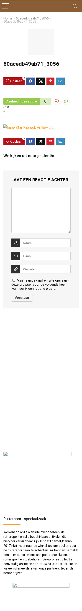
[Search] (74, 6)
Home (8, 18)
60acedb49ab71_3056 (32, 18)
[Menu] (5, 6)
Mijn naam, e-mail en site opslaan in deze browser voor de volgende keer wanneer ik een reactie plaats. (40, 284)
